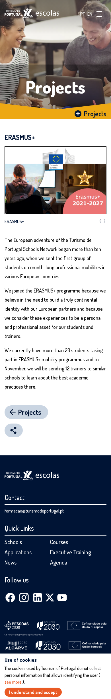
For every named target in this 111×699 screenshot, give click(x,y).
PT (83, 14)
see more (13, 682)
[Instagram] (24, 597)
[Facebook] (10, 597)
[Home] (32, 13)
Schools (13, 541)
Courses (59, 541)
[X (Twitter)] (50, 597)
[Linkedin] (37, 597)
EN (89, 14)
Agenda (58, 562)
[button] (99, 14)
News (11, 562)
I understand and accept (33, 692)
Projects (55, 86)
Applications (18, 552)
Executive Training (70, 552)
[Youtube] (62, 597)
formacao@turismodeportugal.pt (34, 511)
